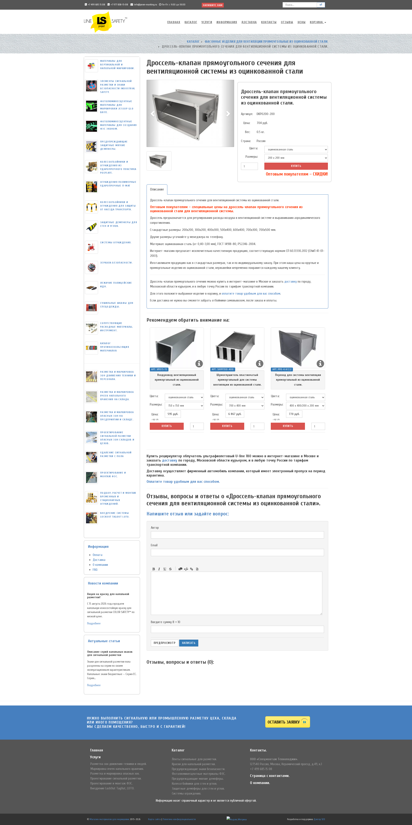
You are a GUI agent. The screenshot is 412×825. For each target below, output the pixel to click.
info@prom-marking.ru (145, 4)
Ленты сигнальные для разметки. (194, 759)
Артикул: (247, 114)
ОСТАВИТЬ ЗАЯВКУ (284, 722)
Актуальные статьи (104, 641)
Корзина (317, 22)
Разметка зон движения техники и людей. (118, 764)
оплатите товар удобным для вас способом (251, 293)
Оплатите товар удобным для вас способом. (183, 481)
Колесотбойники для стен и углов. (194, 784)
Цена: (246, 123)
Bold (153, 569)
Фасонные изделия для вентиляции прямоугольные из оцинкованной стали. (266, 42)
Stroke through (170, 569)
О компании (100, 565)
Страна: (246, 141)
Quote (180, 569)
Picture (197, 569)
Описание (157, 189)
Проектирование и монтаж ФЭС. (111, 783)
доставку (290, 281)
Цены (302, 22)
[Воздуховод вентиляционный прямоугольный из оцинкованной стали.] (177, 348)
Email (154, 545)
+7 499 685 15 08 (96, 4)
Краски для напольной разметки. (193, 764)
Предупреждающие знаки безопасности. (198, 769)
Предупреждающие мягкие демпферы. (198, 779)
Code (186, 569)
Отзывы (287, 22)
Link (191, 569)
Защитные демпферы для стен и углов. (198, 788)
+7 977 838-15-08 (119, 4)
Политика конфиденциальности (179, 819)
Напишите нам (213, 5)
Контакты (269, 22)
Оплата (97, 555)
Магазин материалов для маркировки (109, 819)
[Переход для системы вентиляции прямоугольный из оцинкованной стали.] (298, 348)
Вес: (247, 132)
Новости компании (103, 583)
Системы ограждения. (186, 793)
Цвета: (253, 148)
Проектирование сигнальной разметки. (115, 778)
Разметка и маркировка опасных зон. (114, 773)
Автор (155, 528)
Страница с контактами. (269, 776)
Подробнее (94, 623)
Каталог (191, 22)
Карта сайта (154, 819)
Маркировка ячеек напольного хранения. (117, 769)
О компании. (260, 783)
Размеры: (251, 157)
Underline (165, 569)
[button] (153, 113)
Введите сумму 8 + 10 (165, 622)
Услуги (206, 22)
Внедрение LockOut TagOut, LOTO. (112, 788)
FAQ (95, 570)
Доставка (249, 22)
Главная (173, 22)
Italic (159, 569)
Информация (227, 22)
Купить (296, 166)
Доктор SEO (319, 819)
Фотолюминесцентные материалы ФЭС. (198, 774)
